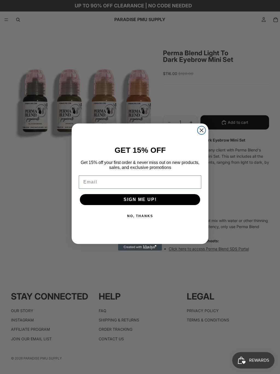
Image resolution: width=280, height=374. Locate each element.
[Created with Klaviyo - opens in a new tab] (140, 247)
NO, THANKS (140, 216)
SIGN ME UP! (140, 199)
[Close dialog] (201, 130)
